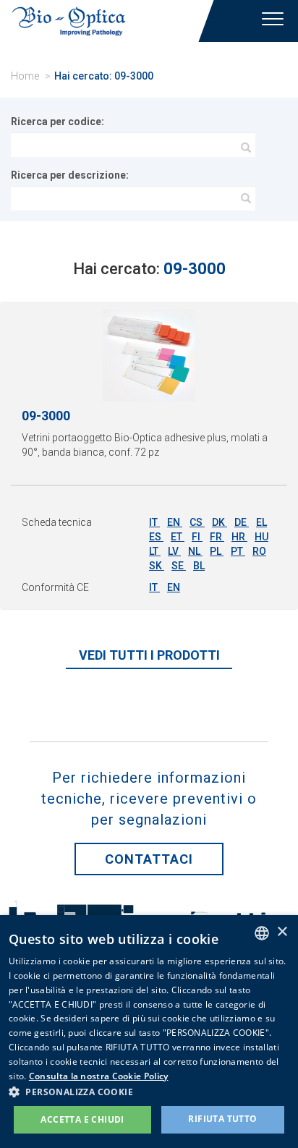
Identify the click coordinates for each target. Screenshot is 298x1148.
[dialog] (149, 1031)
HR (239, 537)
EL (261, 522)
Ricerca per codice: (57, 121)
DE (241, 522)
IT (154, 522)
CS (197, 522)
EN (174, 522)
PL (217, 551)
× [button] (281, 932)
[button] (149, 1091)
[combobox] (262, 933)
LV (174, 551)
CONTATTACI (149, 859)
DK (219, 522)
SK (156, 565)
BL (199, 565)
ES (156, 537)
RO (259, 551)
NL (195, 551)
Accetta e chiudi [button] (82, 1119)
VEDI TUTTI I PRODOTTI (149, 655)
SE (178, 565)
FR (217, 537)
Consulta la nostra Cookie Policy (99, 1076)
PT (238, 551)
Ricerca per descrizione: (70, 175)
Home (25, 76)
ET (177, 537)
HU (261, 537)
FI (197, 537)
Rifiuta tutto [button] (222, 1119)
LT (155, 551)
